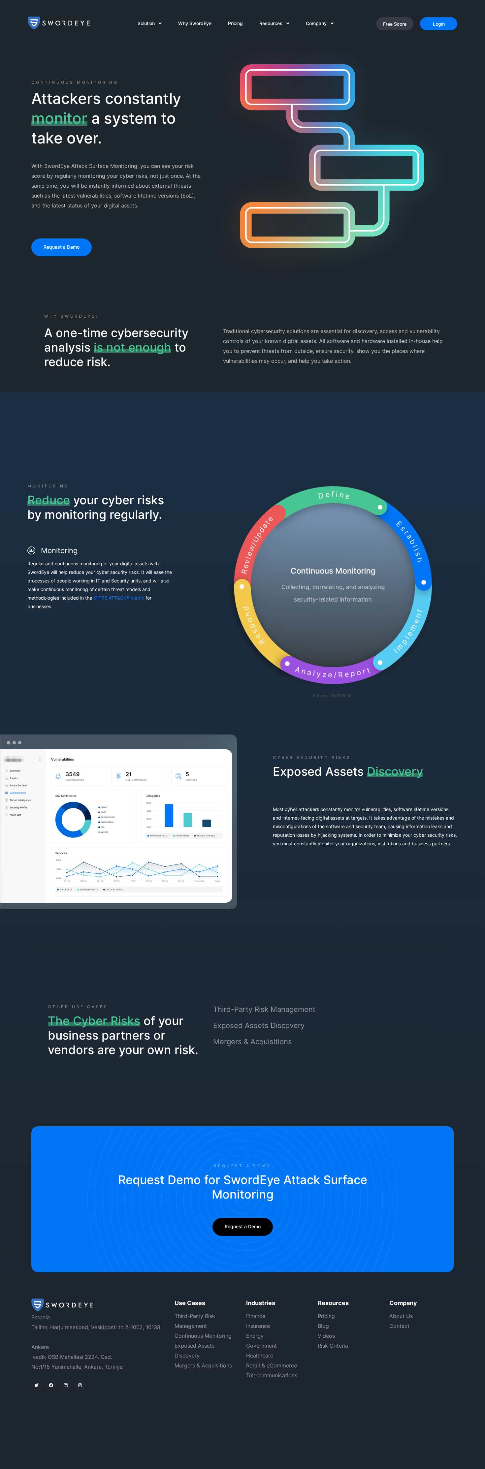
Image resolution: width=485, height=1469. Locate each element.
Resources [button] (272, 23)
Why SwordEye (194, 23)
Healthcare (259, 1355)
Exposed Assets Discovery (259, 1025)
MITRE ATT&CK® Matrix (118, 598)
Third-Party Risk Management (264, 1009)
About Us (401, 1316)
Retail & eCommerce (271, 1365)
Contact (399, 1326)
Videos (326, 1335)
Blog (323, 1326)
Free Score (394, 24)
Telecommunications (271, 1375)
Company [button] (318, 23)
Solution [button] (148, 23)
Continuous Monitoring (203, 1335)
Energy (255, 1335)
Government (261, 1345)
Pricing (235, 23)
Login (439, 24)
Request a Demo (61, 247)
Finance (255, 1316)
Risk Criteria (333, 1345)
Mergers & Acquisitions (252, 1041)
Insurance (258, 1326)
